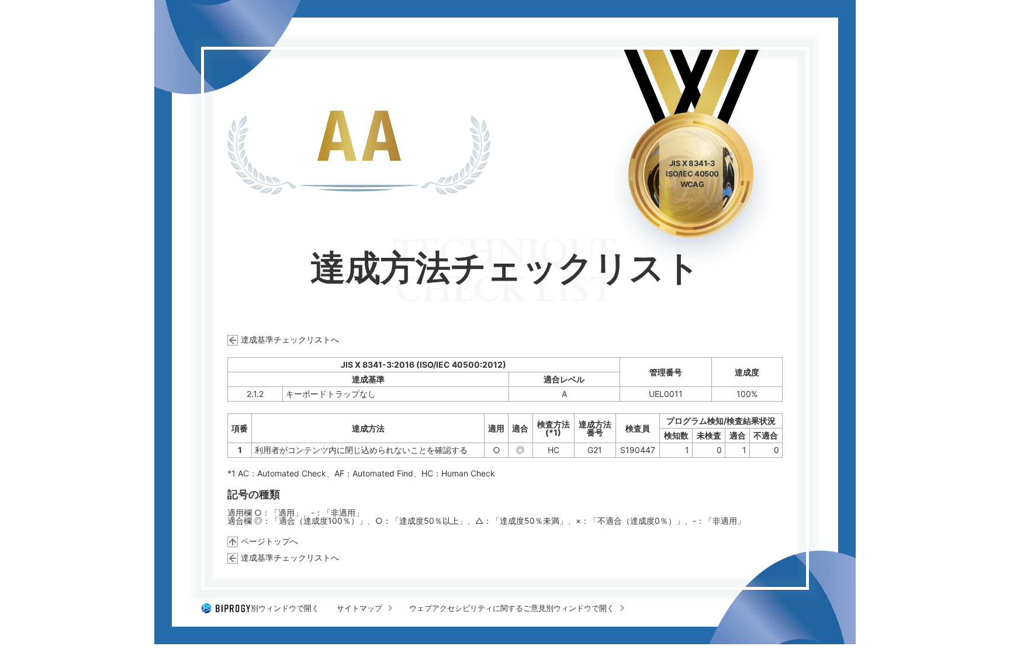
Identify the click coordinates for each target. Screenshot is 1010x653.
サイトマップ (359, 608)
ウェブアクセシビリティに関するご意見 (511, 608)
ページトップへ (269, 541)
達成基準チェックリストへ (290, 339)
